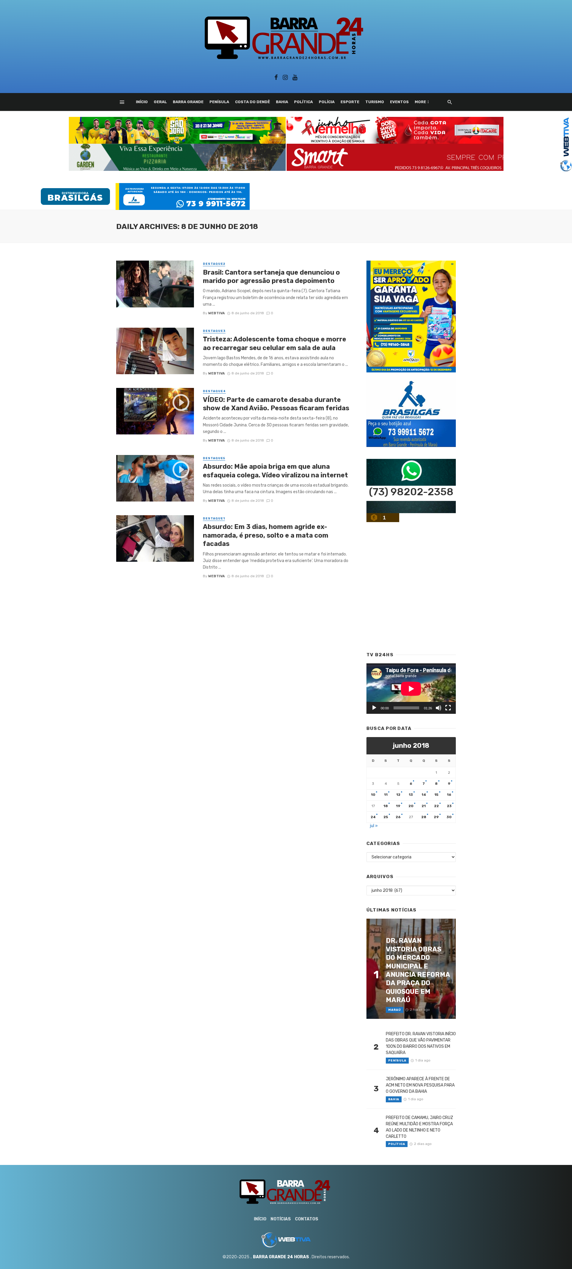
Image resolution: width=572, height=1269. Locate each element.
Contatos (306, 1219)
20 (411, 806)
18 (385, 806)
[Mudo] (439, 708)
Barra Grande (188, 102)
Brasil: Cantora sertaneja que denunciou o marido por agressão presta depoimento (271, 276)
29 (436, 817)
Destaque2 (214, 264)
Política (303, 102)
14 (424, 795)
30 (449, 817)
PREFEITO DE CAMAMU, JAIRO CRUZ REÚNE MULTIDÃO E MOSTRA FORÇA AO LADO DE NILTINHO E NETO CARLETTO (419, 1127)
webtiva (216, 313)
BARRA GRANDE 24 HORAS (281, 1256)
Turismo (374, 102)
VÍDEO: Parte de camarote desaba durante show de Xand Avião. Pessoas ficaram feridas (276, 404)
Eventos (399, 102)
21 (424, 806)
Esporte (350, 102)
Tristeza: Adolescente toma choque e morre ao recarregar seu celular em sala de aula (274, 343)
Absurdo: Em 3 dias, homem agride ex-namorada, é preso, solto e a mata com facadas (265, 535)
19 (398, 806)
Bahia (282, 102)
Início (142, 102)
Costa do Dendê (252, 102)
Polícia (327, 102)
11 (386, 795)
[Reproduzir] (374, 708)
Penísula (219, 102)
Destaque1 (214, 518)
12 (398, 795)
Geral (160, 102)
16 (449, 795)
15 (436, 795)
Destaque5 (214, 458)
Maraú (394, 1010)
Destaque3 (214, 331)
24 (373, 817)
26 (398, 817)
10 (373, 795)
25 (385, 817)
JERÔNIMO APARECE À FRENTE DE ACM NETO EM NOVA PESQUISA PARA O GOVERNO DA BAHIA (420, 1085)
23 (449, 806)
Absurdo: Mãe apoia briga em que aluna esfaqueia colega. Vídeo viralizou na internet (275, 471)
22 (436, 806)
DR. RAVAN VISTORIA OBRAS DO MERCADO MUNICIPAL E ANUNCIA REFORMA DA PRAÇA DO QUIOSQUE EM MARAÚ (418, 970)
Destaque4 (214, 391)
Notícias (281, 1219)
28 (423, 817)
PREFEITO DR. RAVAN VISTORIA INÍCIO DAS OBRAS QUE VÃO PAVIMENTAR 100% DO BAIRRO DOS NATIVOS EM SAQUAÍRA (421, 1043)
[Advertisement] (395, 184)
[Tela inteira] (448, 708)
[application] (411, 688)
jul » (374, 825)
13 (411, 795)
